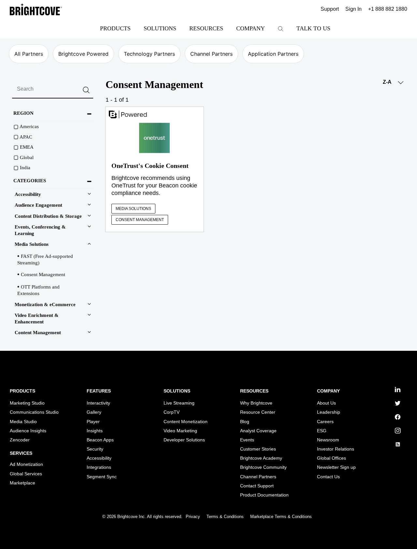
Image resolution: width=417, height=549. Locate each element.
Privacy (193, 516)
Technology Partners (149, 54)
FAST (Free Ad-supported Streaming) (45, 259)
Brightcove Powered (83, 54)
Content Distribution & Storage (48, 216)
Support (330, 9)
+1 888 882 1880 (387, 9)
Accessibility (28, 194)
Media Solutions (32, 244)
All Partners (28, 54)
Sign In (353, 9)
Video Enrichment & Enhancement (37, 318)
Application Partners (273, 54)
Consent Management (43, 274)
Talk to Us (313, 28)
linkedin (394, 391)
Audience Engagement (38, 205)
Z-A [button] (388, 82)
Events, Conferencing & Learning (40, 230)
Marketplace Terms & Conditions (281, 516)
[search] (52, 89)
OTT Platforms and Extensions (38, 290)
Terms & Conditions (225, 516)
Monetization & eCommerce (45, 304)
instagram (395, 432)
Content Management (38, 332)
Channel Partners (211, 54)
